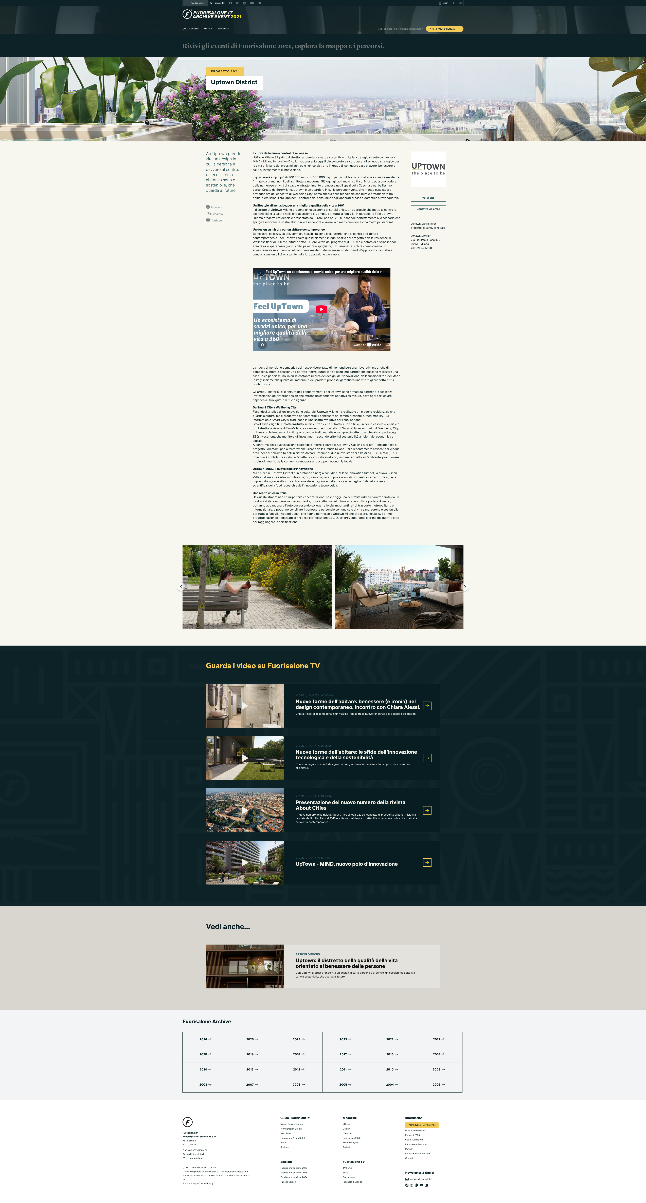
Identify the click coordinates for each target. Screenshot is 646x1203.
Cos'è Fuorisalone (414, 1140)
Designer (285, 1147)
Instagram (216, 214)
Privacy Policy (189, 1183)
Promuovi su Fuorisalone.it (421, 1125)
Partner (409, 1149)
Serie (345, 1173)
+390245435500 (421, 248)
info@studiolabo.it (195, 1154)
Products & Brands (352, 1182)
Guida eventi (191, 29)
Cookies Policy (205, 1183)
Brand (283, 1143)
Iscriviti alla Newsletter (421, 1179)
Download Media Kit (415, 1131)
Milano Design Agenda (291, 1124)
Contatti (409, 1158)
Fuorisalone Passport (416, 1144)
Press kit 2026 (412, 1135)
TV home (347, 1168)
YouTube (216, 220)
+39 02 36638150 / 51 (196, 1150)
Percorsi (223, 29)
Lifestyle (347, 1133)
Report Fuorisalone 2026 (417, 1154)
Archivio (347, 1147)
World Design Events (291, 1129)
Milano (346, 1124)
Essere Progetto (351, 1143)
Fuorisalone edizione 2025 (293, 1173)
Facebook (216, 207)
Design (346, 1129)
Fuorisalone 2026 (352, 1138)
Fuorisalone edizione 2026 (293, 1168)
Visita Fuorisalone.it (442, 29)
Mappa (208, 29)
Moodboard (286, 1133)
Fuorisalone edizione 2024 (293, 1177)
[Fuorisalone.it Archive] (212, 14)
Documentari (349, 1177)
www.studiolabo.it (195, 1158)
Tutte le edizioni (288, 1182)
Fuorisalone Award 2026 (292, 1138)
